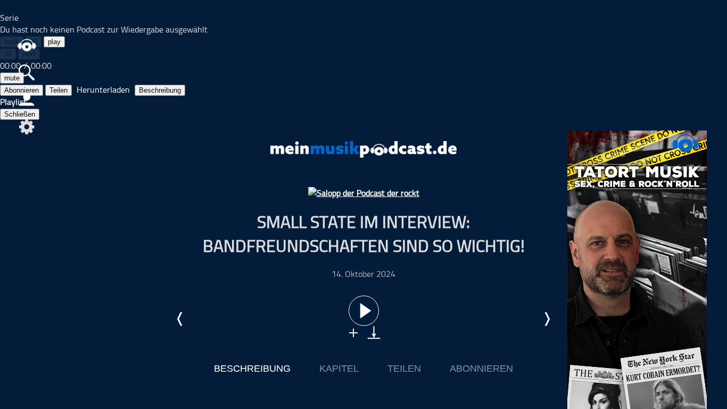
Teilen (58, 90)
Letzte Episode (180, 319)
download (374, 332)
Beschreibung (160, 90)
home (26, 45)
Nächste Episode (547, 319)
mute (12, 78)
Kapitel (339, 368)
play (54, 42)
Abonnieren (481, 368)
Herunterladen (103, 89)
